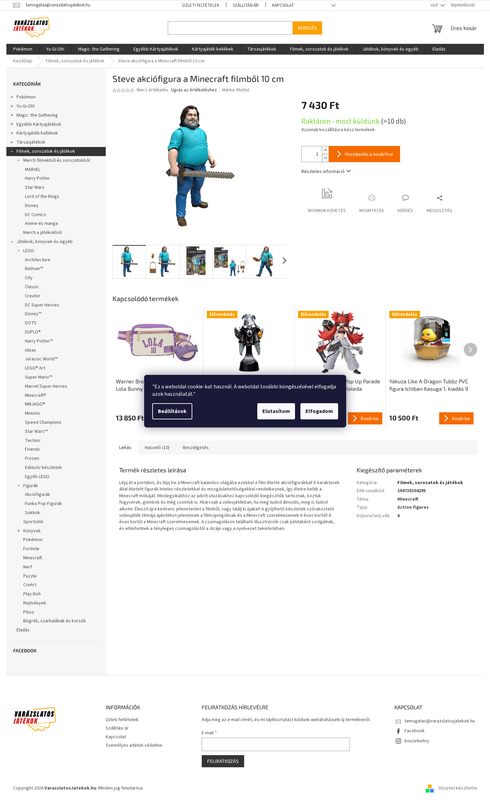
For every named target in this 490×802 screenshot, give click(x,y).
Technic (33, 440)
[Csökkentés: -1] (325, 158)
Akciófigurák (37, 494)
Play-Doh (32, 594)
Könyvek (32, 531)
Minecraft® (35, 395)
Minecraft (32, 558)
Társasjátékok (31, 142)
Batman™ (34, 268)
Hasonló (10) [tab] (157, 447)
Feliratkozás (223, 761)
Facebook (414, 730)
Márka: (235, 90)
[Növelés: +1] (325, 150)
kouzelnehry (416, 741)
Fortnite (31, 548)
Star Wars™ (36, 431)
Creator (32, 296)
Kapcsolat (283, 5)
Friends (32, 449)
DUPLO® (33, 332)
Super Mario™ (38, 377)
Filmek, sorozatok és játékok (46, 151)
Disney (31, 205)
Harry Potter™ (39, 341)
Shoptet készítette (457, 788)
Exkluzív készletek (43, 467)
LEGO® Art (35, 368)
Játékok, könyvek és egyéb (45, 241)
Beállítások (172, 411)
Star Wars (34, 187)
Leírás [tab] (125, 447)
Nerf (27, 567)
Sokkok (32, 512)
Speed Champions (43, 422)
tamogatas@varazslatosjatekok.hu (439, 721)
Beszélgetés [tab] (196, 447)
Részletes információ (323, 171)
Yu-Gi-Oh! (26, 106)
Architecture (37, 260)
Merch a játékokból (42, 232)
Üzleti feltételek (200, 5)
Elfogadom (319, 411)
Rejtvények (34, 603)
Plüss (28, 612)
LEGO (28, 250)
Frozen (32, 458)
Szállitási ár (246, 5)
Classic (32, 287)
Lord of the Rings (42, 196)
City (29, 277)
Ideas (30, 350)
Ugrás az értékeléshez (194, 90)
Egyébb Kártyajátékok (39, 124)
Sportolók (33, 521)
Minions (32, 413)
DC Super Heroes (42, 305)
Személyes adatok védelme (134, 745)
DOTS (30, 323)
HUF (435, 5)
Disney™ (33, 313)
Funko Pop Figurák (43, 503)
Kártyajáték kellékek (37, 133)
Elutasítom (276, 411)
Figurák (30, 485)
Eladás (23, 630)
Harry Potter (37, 178)
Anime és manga (41, 223)
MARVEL (32, 169)
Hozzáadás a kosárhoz (369, 154)
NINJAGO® (35, 404)
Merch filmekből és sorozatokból (56, 160)
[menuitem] (22, 49)
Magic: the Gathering (37, 115)
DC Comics (35, 214)
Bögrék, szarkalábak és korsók (54, 621)
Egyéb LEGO (37, 476)
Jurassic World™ (41, 359)
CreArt (29, 585)
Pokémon (26, 97)
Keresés (307, 28)
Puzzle (30, 576)
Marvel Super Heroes (46, 386)
